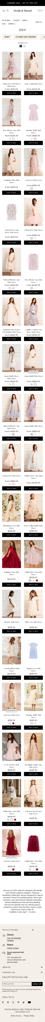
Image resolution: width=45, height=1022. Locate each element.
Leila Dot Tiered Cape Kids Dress (33, 812)
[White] (13, 139)
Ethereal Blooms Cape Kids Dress (11, 281)
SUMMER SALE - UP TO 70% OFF (22, 3)
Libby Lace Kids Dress (33, 622)
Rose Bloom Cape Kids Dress (11, 131)
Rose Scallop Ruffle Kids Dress (33, 527)
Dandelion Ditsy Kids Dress (11, 181)
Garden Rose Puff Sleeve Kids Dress (11, 85)
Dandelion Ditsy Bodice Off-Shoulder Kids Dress (11, 331)
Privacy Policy (29, 1016)
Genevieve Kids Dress (11, 715)
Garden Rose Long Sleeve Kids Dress (11, 231)
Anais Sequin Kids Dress (33, 84)
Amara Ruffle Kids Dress (33, 376)
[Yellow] (10, 384)
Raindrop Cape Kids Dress (11, 573)
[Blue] (13, 288)
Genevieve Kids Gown (33, 180)
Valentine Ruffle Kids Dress (33, 131)
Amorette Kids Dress (11, 622)
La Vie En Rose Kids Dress (11, 766)
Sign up (37, 984)
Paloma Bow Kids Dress (33, 230)
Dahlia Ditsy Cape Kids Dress (33, 573)
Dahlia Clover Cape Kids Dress (33, 477)
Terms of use (16, 1016)
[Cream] (31, 139)
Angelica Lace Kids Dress (33, 669)
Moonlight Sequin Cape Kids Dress (33, 766)
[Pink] (10, 139)
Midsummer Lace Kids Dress (11, 527)
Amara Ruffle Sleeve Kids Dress (11, 377)
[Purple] (31, 384)
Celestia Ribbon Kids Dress (11, 669)
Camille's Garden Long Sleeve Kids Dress (33, 331)
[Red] (37, 580)
